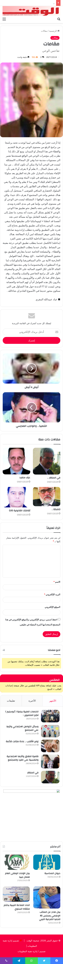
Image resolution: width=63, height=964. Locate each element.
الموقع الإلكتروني (52, 607)
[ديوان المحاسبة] (46, 862)
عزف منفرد (24, 477)
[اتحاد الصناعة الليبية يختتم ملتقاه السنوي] (16, 894)
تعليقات (11, 700)
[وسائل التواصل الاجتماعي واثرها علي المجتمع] (50, 731)
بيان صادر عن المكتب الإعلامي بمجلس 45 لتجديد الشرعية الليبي (49, 915)
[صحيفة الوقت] (31, 11)
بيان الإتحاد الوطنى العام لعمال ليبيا (17, 875)
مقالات (44, 30)
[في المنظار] (50, 777)
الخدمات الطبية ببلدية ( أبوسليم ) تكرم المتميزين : (21, 713)
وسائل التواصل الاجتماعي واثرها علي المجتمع (22, 728)
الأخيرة (32, 700)
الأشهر (52, 700)
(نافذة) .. (56, 509)
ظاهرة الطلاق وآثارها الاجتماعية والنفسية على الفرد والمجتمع (22, 758)
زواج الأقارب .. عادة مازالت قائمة (22, 741)
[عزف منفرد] (16, 461)
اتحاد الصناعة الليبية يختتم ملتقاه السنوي (17, 907)
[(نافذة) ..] (46, 496)
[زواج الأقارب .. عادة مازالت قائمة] (50, 746)
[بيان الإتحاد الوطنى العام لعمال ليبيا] (16, 862)
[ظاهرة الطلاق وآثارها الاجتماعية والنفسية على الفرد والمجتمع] (50, 762)
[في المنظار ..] (46, 461)
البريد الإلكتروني (52, 594)
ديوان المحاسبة (52, 873)
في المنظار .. (53, 478)
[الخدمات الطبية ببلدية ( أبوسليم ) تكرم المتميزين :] (50, 716)
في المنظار (32, 772)
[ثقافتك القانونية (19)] (16, 497)
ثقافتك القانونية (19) (19, 510)
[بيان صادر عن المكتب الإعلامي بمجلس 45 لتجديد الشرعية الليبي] (46, 897)
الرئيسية (53, 30)
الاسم (56, 581)
